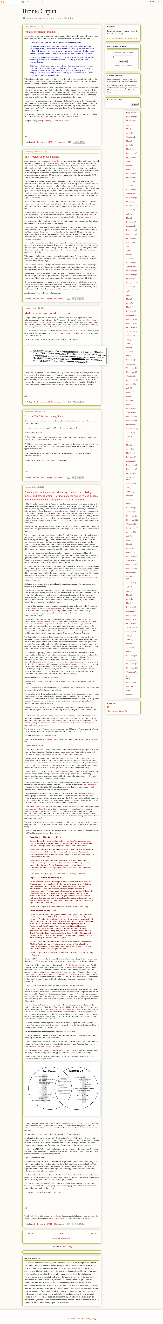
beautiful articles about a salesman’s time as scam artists (63, 974)
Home (62, 1234)
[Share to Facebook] (81, 142)
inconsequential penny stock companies (45, 1046)
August (129, 182)
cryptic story (30, 800)
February (130, 173)
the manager (82, 622)
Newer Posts (30, 1234)
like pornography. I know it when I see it (54, 121)
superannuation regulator (33, 809)
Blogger (94, 1319)
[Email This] (74, 142)
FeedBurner (128, 65)
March (128, 149)
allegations (82, 258)
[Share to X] (79, 142)
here (53, 516)
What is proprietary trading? (40, 31)
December (130, 153)
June (128, 125)
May (128, 129)
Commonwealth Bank (52, 608)
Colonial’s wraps (30, 608)
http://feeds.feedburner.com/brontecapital (122, 38)
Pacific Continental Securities (77, 965)
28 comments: (59, 1224)
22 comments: (60, 142)
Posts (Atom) (67, 1247)
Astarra (71, 752)
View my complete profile (117, 711)
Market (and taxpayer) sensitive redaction (47, 313)
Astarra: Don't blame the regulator (43, 416)
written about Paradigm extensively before (64, 1009)
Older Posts (94, 1234)
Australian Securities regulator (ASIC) (60, 771)
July (128, 214)
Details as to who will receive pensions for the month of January (57, 662)
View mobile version (62, 1238)
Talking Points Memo (56, 1218)
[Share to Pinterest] (83, 142)
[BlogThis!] (76, 142)
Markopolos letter (90, 785)
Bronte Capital (40, 11)
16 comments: (60, 402)
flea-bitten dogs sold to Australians (50, 624)
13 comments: (59, 478)
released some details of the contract (71, 331)
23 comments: (59, 299)
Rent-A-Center (56, 161)
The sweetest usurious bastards (41, 156)
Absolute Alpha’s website (50, 739)
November (130, 117)
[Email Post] (69, 142)
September (130, 206)
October (129, 121)
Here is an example (84, 217)
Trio (25, 754)
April (128, 133)
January (129, 194)
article (34, 421)
